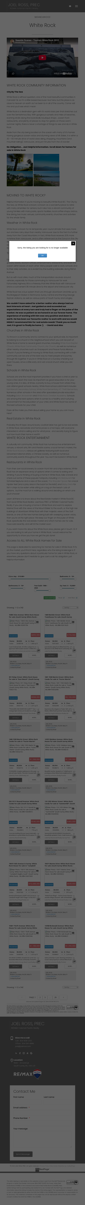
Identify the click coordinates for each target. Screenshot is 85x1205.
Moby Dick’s (67, 484)
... (49, 997)
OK (42, 255)
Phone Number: (20, 1118)
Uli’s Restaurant (65, 478)
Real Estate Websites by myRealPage (62, 1166)
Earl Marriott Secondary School (21, 389)
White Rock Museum (16, 450)
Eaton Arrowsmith (24, 395)
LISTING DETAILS (15, 655)
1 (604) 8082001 (15, 665)
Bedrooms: (67, 576)
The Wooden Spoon (58, 481)
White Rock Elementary (47, 389)
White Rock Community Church (29, 346)
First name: (18, 1097)
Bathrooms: (16, 586)
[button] (16, 1053)
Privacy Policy (44, 1166)
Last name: (49, 1097)
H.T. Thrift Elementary (68, 389)
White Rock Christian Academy (51, 395)
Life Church (50, 346)
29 (55, 997)
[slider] (10, 579)
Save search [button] (49, 598)
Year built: (40, 587)
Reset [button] (60, 598)
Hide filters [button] (71, 598)
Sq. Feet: (68, 586)
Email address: (20, 1107)
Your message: (20, 1128)
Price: (17, 576)
